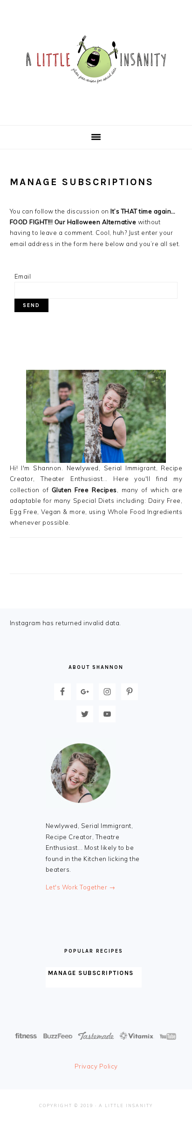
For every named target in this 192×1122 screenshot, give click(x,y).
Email (22, 276)
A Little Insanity (96, 60)
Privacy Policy (96, 1066)
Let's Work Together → (81, 887)
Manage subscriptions (91, 972)
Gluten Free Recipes (84, 490)
